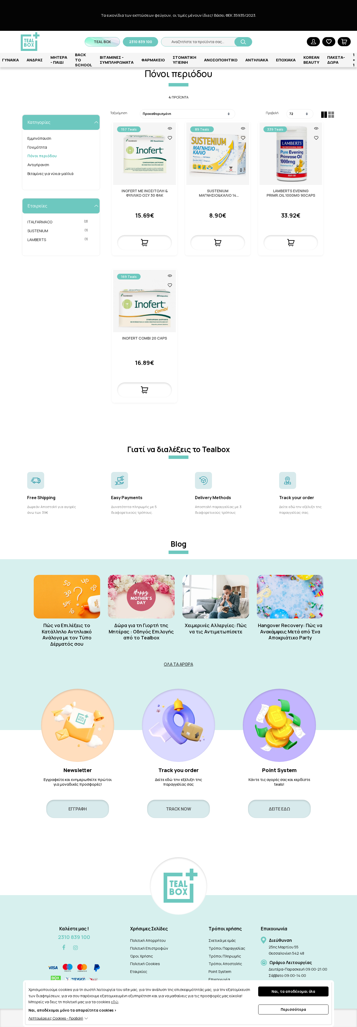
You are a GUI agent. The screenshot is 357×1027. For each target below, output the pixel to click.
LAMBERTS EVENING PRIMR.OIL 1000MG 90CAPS (291, 193)
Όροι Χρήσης (141, 956)
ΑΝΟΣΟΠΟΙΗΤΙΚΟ (221, 60)
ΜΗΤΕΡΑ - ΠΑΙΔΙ (58, 60)
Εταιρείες (138, 971)
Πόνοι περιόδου (42, 155)
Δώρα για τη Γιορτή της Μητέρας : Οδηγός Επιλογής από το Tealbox (141, 631)
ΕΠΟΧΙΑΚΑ (286, 60)
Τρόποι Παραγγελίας (227, 948)
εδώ (114, 1001)
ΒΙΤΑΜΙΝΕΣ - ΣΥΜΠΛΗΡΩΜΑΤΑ (117, 60)
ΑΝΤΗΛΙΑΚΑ (256, 60)
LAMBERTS (57, 239)
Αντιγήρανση (38, 164)
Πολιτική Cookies (145, 963)
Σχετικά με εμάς (222, 940)
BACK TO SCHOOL (83, 60)
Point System (220, 971)
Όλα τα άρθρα (178, 664)
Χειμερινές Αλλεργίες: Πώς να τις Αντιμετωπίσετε (216, 628)
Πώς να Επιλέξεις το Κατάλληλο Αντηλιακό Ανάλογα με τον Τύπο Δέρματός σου (67, 634)
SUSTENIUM (57, 230)
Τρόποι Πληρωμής (225, 956)
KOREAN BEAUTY (311, 60)
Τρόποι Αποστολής (225, 963)
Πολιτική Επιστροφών (149, 948)
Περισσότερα (293, 1009)
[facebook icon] (63, 947)
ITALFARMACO (57, 221)
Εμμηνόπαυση (39, 138)
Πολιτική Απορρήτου (148, 940)
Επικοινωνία (219, 979)
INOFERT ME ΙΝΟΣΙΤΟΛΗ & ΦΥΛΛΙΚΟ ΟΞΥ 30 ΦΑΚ (145, 193)
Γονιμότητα (37, 147)
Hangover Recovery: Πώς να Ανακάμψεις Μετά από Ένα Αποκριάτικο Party (290, 631)
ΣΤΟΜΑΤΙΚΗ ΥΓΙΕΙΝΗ (184, 60)
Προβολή (272, 113)
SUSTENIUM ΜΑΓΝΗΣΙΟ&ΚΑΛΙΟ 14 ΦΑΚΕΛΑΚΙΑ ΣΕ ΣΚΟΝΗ (217, 193)
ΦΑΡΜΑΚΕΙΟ (153, 60)
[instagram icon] (75, 947)
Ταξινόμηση (118, 113)
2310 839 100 (74, 937)
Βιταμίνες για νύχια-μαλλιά (50, 173)
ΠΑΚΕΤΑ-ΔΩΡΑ (336, 60)
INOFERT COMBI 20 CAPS (144, 338)
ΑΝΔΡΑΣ (35, 60)
